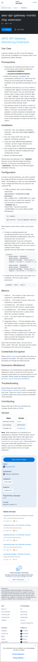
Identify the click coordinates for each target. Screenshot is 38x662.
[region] (19, 652)
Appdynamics (10, 466)
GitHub (21, 408)
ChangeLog (21, 428)
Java (4, 498)
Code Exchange (6, 8)
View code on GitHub (19, 459)
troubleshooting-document (10, 390)
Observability (8, 482)
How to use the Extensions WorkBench (17, 379)
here (22, 78)
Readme (8, 29)
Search (16, 8)
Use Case (20, 29)
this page (12, 356)
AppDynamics (8, 490)
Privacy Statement (18, 654)
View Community (18, 579)
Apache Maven (24, 87)
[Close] (35, 646)
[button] (25, 579)
